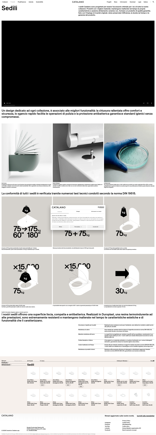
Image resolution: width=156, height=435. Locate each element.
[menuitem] (21, 2)
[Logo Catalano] (7, 415)
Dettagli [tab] (78, 211)
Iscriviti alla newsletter (145, 416)
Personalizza (77, 226)
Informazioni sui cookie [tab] (96, 211)
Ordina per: (119, 360)
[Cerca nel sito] (153, 2)
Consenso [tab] (60, 211)
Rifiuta (60, 226)
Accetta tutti (95, 226)
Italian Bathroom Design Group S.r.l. (41, 434)
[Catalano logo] (78, 2)
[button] (5, 2)
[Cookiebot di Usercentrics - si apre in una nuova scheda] (98, 207)
